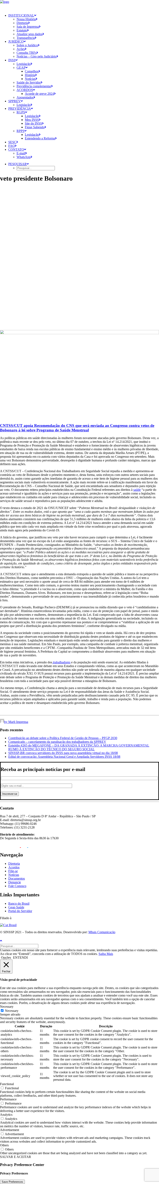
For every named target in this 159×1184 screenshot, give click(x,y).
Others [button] (4, 1145)
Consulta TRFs (26, 52)
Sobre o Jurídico (27, 45)
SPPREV (14, 101)
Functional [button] (7, 1084)
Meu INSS (32, 119)
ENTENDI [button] (20, 957)
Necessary (11, 1010)
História (30, 75)
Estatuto (22, 30)
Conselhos (32, 71)
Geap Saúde (16, 907)
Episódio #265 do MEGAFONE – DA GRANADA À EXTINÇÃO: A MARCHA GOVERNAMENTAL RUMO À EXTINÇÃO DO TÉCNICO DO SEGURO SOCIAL (78, 747)
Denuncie (14, 882)
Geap (21, 67)
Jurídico (16, 41)
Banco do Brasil (18, 903)
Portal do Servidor (20, 911)
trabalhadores (61, 662)
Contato (16, 149)
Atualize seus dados (29, 34)
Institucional (21, 15)
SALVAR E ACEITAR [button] (15, 1157)
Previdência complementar (34, 86)
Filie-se (13, 871)
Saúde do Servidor (29, 82)
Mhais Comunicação (101, 932)
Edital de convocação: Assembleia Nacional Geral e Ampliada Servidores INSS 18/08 (64, 756)
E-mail (21, 153)
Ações (21, 49)
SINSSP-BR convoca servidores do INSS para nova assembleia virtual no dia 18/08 (63, 753)
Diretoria (22, 23)
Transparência (26, 38)
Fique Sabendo (35, 127)
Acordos (25, 90)
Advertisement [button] (9, 1130)
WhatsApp (24, 157)
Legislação (24, 64)
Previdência (19, 108)
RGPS (21, 112)
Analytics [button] (6, 1114)
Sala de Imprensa (28, 26)
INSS (12, 60)
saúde (137, 489)
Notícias (30, 78)
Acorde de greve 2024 (39, 93)
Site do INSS (33, 123)
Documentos (16, 878)
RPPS (20, 131)
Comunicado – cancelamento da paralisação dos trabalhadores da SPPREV (57, 741)
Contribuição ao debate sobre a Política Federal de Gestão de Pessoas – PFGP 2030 (62, 738)
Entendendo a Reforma (40, 138)
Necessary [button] (6, 1006)
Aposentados (25, 97)
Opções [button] (6, 957)
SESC (12, 142)
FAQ (11, 146)
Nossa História (26, 19)
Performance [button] (8, 1099)
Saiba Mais (106, 954)
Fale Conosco (17, 886)
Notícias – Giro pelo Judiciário (37, 56)
